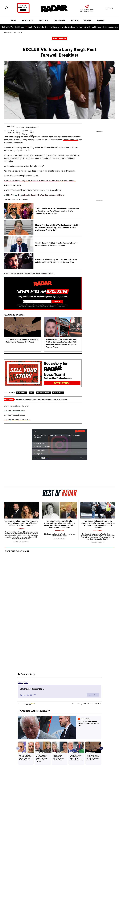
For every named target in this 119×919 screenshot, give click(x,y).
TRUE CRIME (59, 20)
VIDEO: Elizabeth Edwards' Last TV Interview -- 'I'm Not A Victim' (32, 190)
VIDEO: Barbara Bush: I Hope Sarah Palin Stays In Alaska (29, 273)
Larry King (58, 393)
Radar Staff (10, 126)
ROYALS (74, 20)
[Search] (6, 9)
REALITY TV (27, 20)
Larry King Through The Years (14, 415)
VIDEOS (87, 20)
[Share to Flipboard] (25, 131)
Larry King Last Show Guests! (14, 410)
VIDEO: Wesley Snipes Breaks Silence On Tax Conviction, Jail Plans (34, 195)
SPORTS (100, 20)
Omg (10, 32)
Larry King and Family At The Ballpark (17, 419)
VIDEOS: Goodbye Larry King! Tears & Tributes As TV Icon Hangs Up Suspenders (40, 181)
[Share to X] (18, 131)
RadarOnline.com (70, 140)
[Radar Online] (54, 8)
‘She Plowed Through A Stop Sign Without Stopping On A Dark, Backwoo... (42, 399)
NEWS (13, 20)
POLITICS (43, 20)
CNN (31, 393)
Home (6, 32)
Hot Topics (18, 32)
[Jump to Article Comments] (5, 131)
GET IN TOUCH (62, 383)
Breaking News (43, 393)
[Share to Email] (32, 131)
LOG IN (110, 8)
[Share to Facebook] (11, 131)
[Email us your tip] (23, 12)
